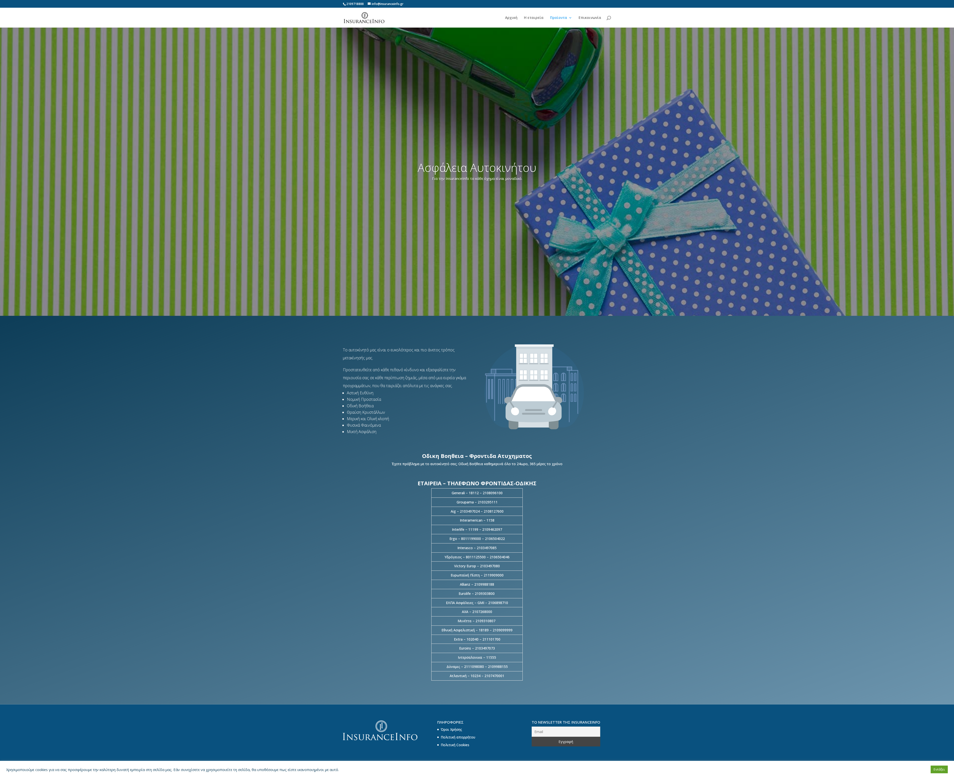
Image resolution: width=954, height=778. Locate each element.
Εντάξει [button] (939, 769)
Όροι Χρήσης (451, 729)
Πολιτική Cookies (455, 744)
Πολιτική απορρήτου (458, 737)
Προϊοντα (558, 18)
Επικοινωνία (590, 18)
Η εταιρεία (534, 18)
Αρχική (511, 18)
